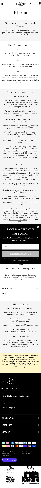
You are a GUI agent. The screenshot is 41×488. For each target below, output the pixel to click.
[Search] (31, 4)
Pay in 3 (4, 294)
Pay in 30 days (6, 288)
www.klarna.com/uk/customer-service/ (21, 331)
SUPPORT (5, 432)
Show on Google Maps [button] (9, 408)
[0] (38, 4)
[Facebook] (3, 388)
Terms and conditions (18, 157)
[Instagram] (8, 388)
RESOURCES (6, 425)
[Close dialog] (38, 227)
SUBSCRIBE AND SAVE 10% (20, 254)
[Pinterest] (13, 388)
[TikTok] (18, 388)
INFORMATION (7, 418)
